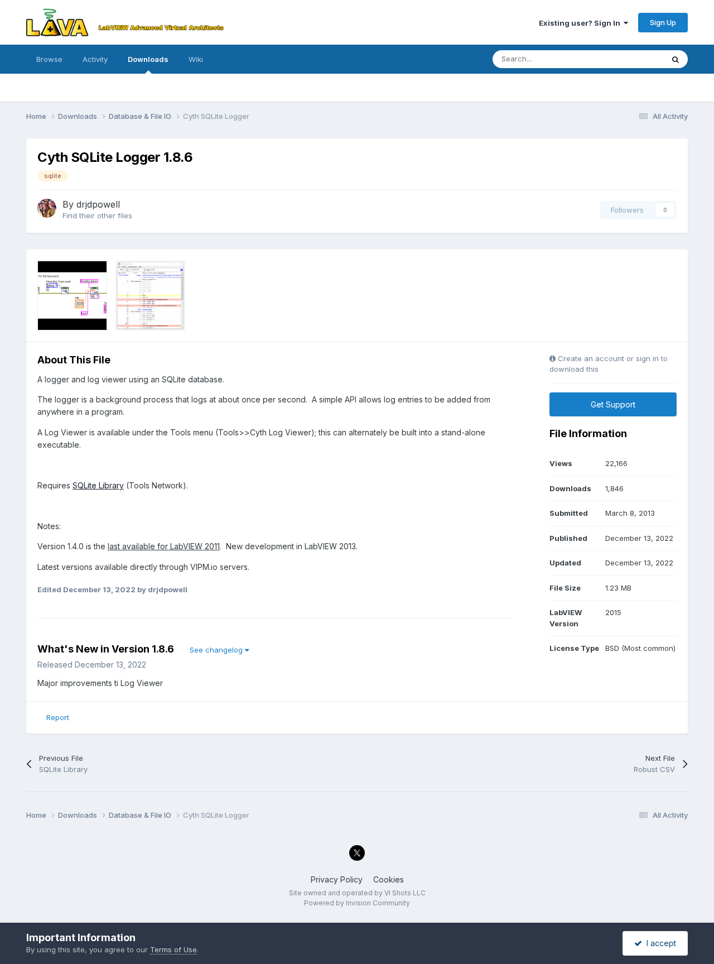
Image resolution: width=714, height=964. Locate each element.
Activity (95, 59)
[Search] (675, 59)
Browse (49, 59)
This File (634, 59)
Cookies (388, 879)
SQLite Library (98, 485)
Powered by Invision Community (357, 903)
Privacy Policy (337, 879)
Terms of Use (173, 949)
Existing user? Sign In (581, 22)
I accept (659, 943)
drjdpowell (98, 204)
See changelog (217, 649)
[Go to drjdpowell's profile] (46, 208)
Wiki (196, 59)
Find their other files (97, 215)
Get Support (613, 404)
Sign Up (663, 22)
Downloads (148, 59)
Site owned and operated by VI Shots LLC (357, 893)
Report (57, 717)
